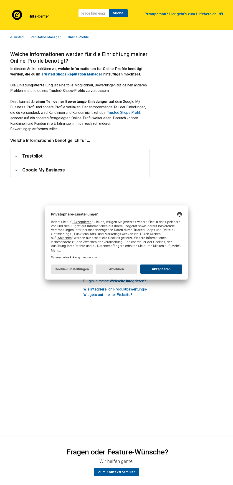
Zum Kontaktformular (116, 472)
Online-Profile (78, 37)
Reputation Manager (46, 37)
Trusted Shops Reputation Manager (71, 74)
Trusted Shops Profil (123, 112)
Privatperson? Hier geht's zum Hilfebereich (182, 14)
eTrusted (17, 37)
